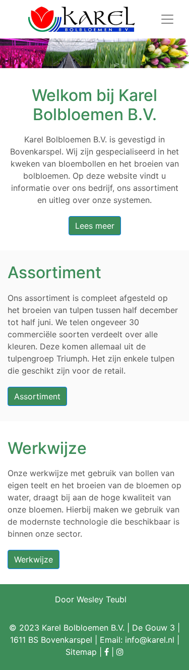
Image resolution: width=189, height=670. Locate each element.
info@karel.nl (149, 640)
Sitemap (81, 652)
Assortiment (37, 396)
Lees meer (94, 226)
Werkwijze (33, 559)
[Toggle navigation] (167, 19)
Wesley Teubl (102, 599)
